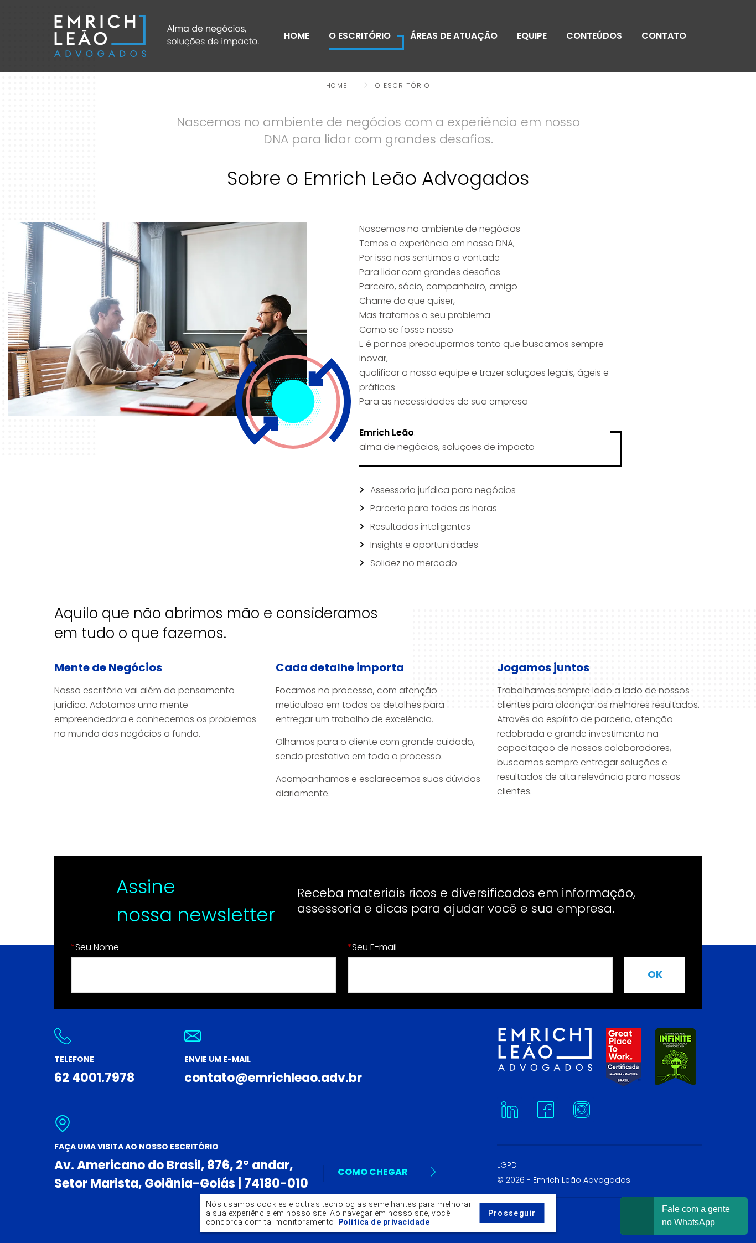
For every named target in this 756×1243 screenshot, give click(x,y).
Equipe (532, 35)
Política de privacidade (384, 1222)
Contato (663, 35)
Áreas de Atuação (454, 35)
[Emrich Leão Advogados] (156, 36)
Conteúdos (594, 35)
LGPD (507, 1165)
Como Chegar (373, 1172)
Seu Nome (95, 947)
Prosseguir (512, 1213)
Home (296, 35)
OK (655, 974)
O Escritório (360, 35)
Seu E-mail (372, 947)
